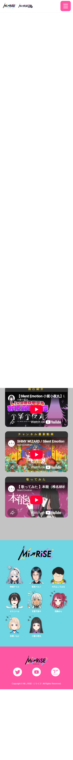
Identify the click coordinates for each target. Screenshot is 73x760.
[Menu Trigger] (65, 6)
